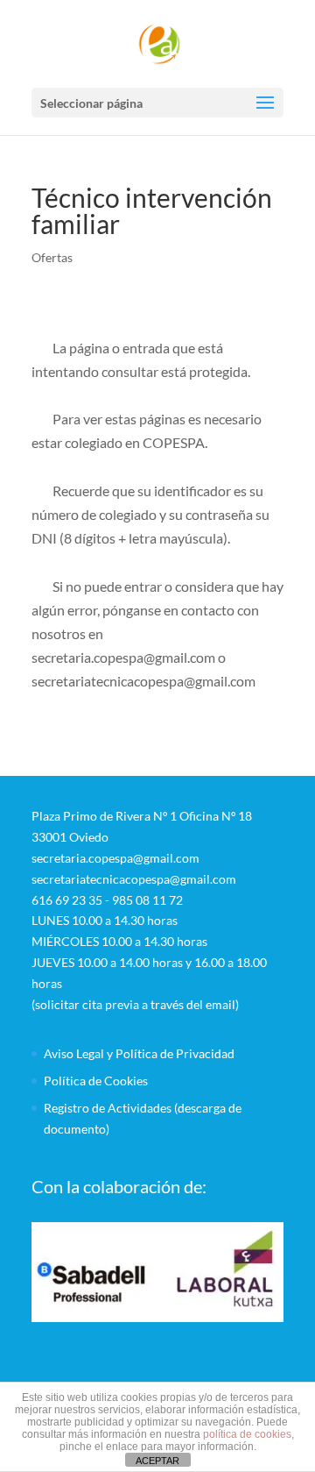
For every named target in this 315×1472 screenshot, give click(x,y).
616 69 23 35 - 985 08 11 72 (107, 899)
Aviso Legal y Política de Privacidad (139, 1053)
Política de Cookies (96, 1080)
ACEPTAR (157, 1460)
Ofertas (52, 257)
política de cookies (247, 1434)
